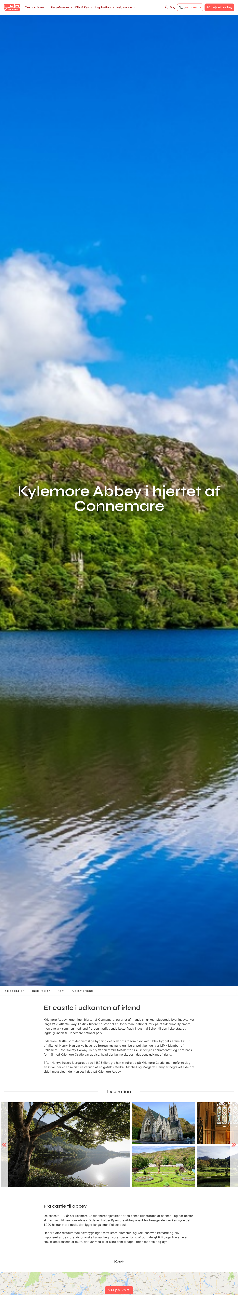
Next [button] (234, 1144)
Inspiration (41, 990)
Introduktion (14, 990)
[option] (65, 1144)
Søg (173, 7)
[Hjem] (12, 7)
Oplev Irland (83, 990)
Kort (61, 990)
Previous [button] (4, 1144)
